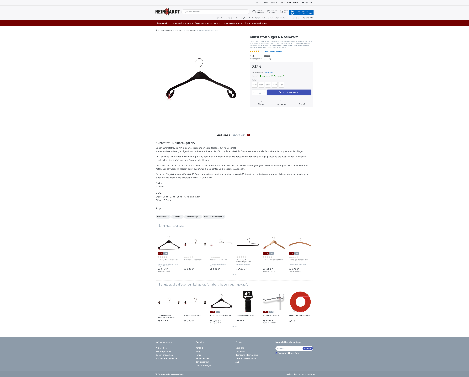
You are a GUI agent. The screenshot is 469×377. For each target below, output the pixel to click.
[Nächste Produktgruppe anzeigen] (311, 254)
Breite (254, 80)
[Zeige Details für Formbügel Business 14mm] (274, 243)
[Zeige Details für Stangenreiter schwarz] (247, 302)
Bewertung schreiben (273, 51)
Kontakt (259, 3)
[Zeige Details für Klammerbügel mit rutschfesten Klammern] (169, 302)
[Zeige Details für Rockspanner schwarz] (221, 243)
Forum (295, 3)
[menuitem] (163, 23)
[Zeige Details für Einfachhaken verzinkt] (274, 302)
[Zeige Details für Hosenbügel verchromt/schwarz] (247, 243)
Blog (283, 3)
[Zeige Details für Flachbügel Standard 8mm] (300, 243)
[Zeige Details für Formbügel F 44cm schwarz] (169, 243)
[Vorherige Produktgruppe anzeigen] (158, 254)
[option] (163, 217)
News (289, 3)
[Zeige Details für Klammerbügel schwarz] (195, 243)
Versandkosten (269, 72)
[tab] (223, 135)
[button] (253, 92)
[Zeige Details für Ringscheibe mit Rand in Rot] (300, 302)
